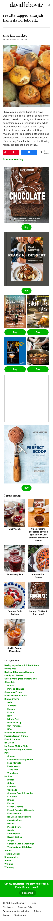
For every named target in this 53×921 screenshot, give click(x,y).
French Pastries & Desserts (20, 810)
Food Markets (14, 763)
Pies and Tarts (14, 827)
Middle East (13, 719)
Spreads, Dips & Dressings (20, 843)
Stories (8, 850)
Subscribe (27, 892)
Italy (9, 715)
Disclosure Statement (15, 732)
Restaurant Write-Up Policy (16, 911)
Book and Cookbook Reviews (19, 672)
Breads (10, 779)
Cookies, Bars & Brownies (20, 793)
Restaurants (13, 766)
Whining (8, 864)
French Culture (12, 739)
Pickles (11, 823)
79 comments (9, 39)
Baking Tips (10, 668)
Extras (10, 803)
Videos (7, 860)
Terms (6, 915)
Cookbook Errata (13, 692)
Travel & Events (12, 853)
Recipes (8, 776)
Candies (11, 786)
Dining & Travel (11, 699)
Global (10, 685)
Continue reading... (14, 159)
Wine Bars (12, 773)
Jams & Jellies (14, 820)
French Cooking (15, 806)
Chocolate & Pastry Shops (20, 759)
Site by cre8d (20, 915)
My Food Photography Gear (18, 749)
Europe (11, 709)
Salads (10, 830)
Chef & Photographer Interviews (20, 678)
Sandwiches (13, 833)
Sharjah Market (15, 35)
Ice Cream (9, 742)
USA (9, 729)
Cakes (10, 783)
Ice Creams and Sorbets (19, 816)
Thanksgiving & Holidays (19, 847)
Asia (9, 702)
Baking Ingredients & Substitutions (21, 665)
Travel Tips (12, 769)
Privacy (37, 911)
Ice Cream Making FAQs (16, 746)
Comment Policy (26, 907)
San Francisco (14, 726)
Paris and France (15, 689)
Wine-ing (9, 867)
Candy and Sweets (13, 675)
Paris (7, 752)
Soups (10, 840)
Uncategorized (11, 857)
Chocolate (9, 682)
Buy (26, 227)
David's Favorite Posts (15, 695)
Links (33, 903)
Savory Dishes (14, 837)
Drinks (10, 800)
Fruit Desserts (14, 813)
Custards (12, 796)
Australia (11, 705)
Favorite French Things (16, 736)
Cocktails (12, 790)
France (10, 712)
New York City (14, 722)
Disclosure (8, 907)
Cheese (11, 756)
